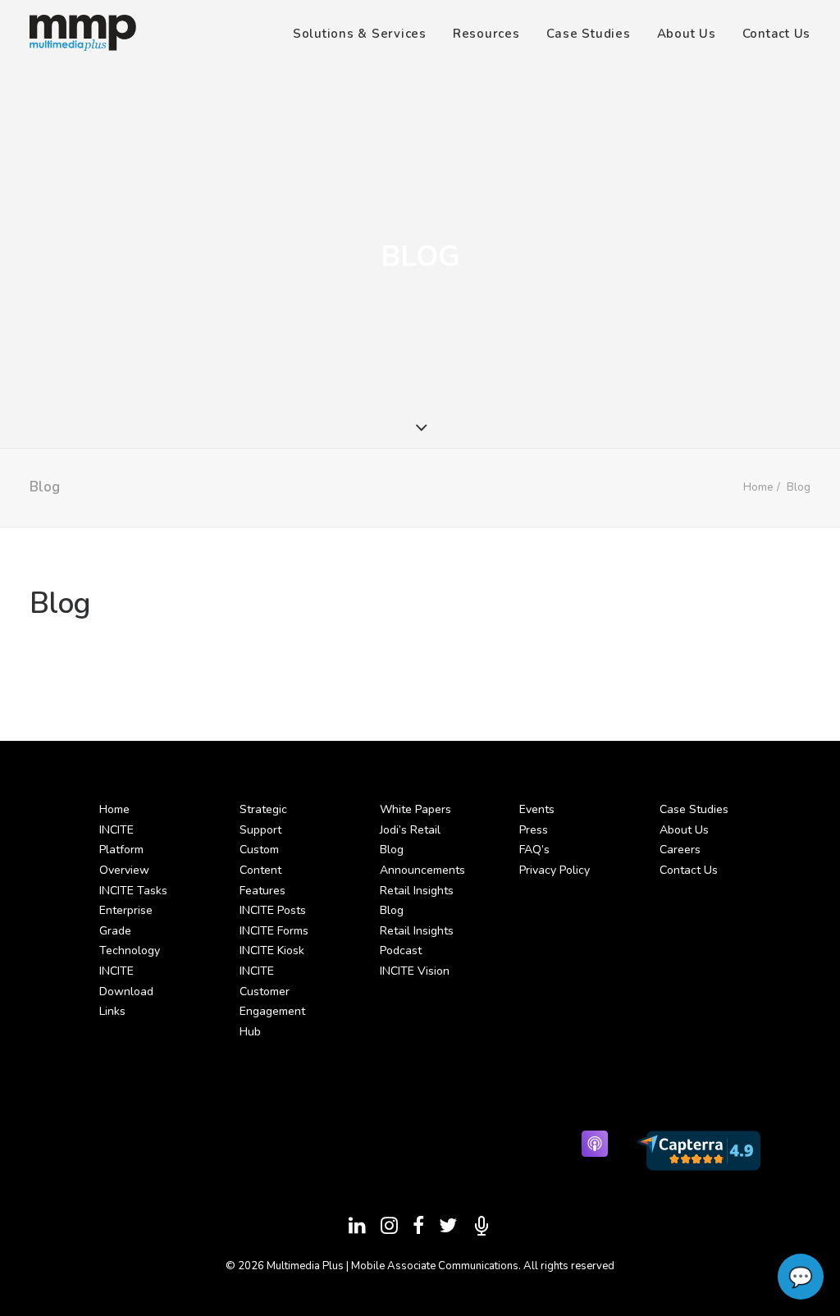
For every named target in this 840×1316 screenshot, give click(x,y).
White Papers (415, 809)
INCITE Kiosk (272, 950)
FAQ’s (534, 849)
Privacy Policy (554, 870)
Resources (486, 33)
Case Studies (588, 33)
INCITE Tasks (133, 890)
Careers (680, 849)
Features (262, 890)
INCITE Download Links (126, 991)
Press (533, 830)
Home (758, 487)
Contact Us (776, 33)
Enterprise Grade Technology (129, 930)
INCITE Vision (415, 971)
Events (537, 809)
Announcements (422, 870)
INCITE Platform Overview (124, 850)
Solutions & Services (360, 33)
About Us (686, 33)
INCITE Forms (274, 931)
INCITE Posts (273, 910)
